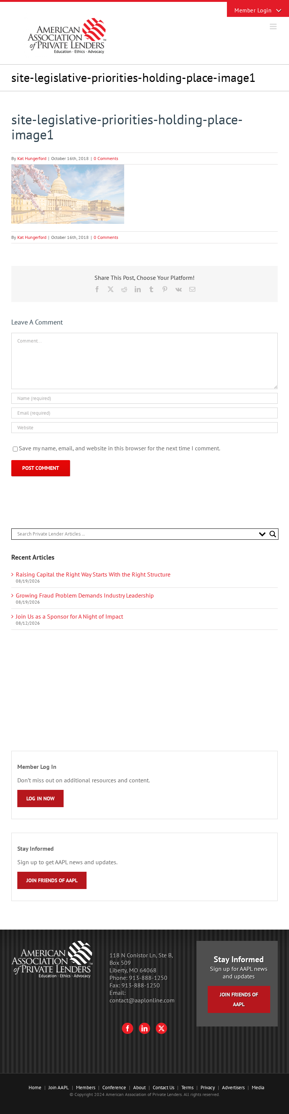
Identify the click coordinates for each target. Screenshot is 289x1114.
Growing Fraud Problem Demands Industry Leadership (85, 595)
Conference (114, 1087)
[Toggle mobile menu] (274, 26)
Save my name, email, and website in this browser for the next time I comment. (119, 448)
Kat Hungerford (31, 158)
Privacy (208, 1087)
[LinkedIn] (144, 1028)
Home (35, 1087)
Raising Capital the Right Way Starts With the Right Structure (93, 574)
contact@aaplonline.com (142, 1000)
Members (85, 1087)
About (139, 1087)
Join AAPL (59, 1087)
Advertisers (233, 1087)
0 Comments (106, 158)
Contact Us (163, 1087)
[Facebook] (127, 1028)
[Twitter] (161, 1028)
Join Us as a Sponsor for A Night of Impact (69, 616)
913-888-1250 (148, 977)
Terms (187, 1087)
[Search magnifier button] (273, 534)
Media (258, 1087)
